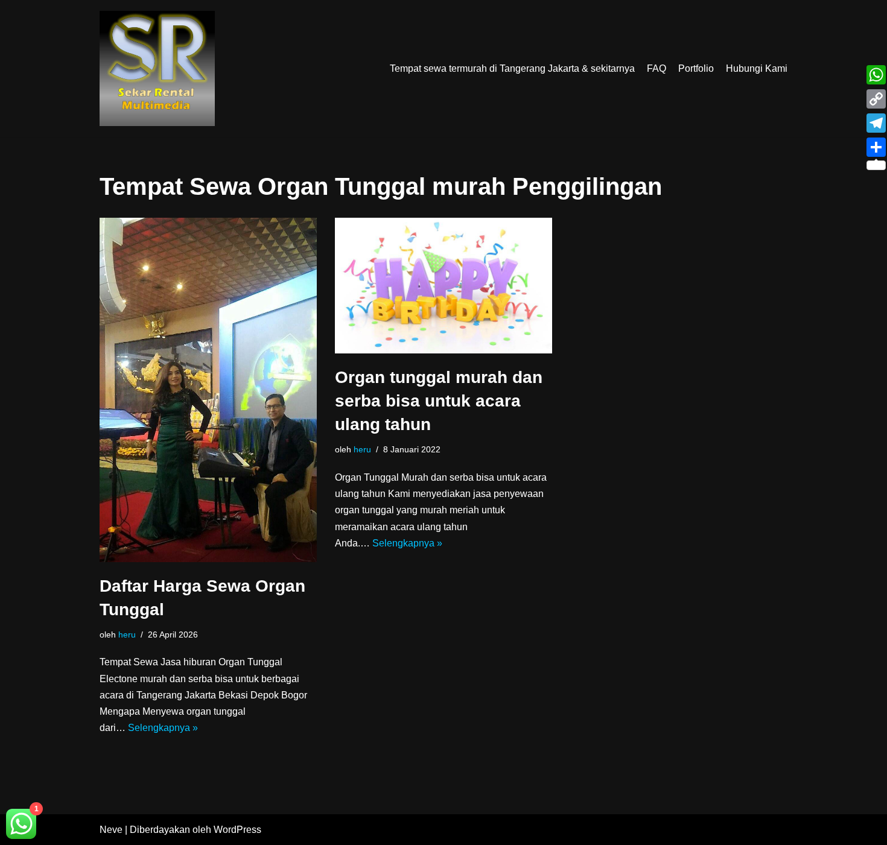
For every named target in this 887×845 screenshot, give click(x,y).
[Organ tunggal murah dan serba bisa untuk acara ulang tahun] (443, 285)
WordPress (237, 829)
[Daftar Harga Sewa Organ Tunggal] (208, 390)
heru (127, 634)
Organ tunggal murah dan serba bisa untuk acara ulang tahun (438, 401)
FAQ (656, 68)
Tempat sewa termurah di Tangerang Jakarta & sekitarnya (512, 68)
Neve (111, 829)
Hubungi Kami (756, 68)
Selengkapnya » (163, 728)
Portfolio (696, 68)
